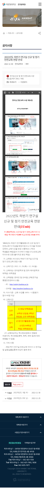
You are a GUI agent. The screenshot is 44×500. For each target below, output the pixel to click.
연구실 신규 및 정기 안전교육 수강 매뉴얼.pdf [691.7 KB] (20, 77)
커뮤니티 (11, 33)
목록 (8, 385)
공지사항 (19, 33)
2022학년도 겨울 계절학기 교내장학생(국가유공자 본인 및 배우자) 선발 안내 (18, 392)
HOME (3, 33)
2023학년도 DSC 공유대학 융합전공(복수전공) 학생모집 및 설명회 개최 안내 (18, 398)
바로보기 (13, 82)
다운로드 (24, 82)
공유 (39, 33)
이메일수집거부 (30, 443)
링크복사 (18, 385)
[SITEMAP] (40, 4)
